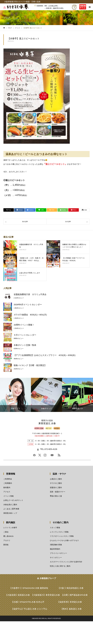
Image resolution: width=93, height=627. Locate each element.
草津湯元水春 (69, 602)
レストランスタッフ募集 (59, 532)
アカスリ (6, 540)
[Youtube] (52, 456)
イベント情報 (8, 496)
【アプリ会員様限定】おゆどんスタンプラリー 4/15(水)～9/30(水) (44, 355)
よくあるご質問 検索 (11, 509)
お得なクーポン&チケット (13, 500)
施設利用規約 (55, 549)
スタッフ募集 (55, 528)
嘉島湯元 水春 (71, 609)
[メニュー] (89, 6)
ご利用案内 (7, 483)
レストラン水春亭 (10, 528)
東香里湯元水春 (45, 595)
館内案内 (6, 487)
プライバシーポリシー (58, 553)
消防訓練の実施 (56, 545)
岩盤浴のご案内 (56, 487)
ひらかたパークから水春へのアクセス (64, 540)
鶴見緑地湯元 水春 (70, 588)
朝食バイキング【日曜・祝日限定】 (30, 365)
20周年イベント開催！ (24, 325)
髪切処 (6, 545)
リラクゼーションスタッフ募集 (62, 536)
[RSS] (59, 456)
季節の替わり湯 (56, 496)
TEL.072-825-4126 (48, 449)
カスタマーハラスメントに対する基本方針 (66, 562)
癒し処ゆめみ (8, 536)
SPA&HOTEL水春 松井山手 (27, 602)
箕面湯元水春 (17, 595)
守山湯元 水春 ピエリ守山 (29, 609)
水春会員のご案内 (10, 505)
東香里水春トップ (10, 513)
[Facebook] (34, 456)
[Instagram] (45, 456)
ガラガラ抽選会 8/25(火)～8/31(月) (30, 315)
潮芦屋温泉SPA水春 (74, 595)
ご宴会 (6, 532)
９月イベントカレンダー (25, 335)
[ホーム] (4, 28)
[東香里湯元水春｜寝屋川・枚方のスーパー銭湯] (18, 9)
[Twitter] (39, 456)
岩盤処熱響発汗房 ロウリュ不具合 (30, 294)
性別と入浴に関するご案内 (60, 566)
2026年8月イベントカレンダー (28, 304)
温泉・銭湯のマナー (57, 492)
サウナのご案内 (56, 483)
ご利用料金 (7, 479)
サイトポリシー (56, 557)
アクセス (6, 492)
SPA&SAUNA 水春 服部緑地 (29, 588)
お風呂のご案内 (56, 479)
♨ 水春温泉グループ (46, 578)
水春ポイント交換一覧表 (25, 345)
